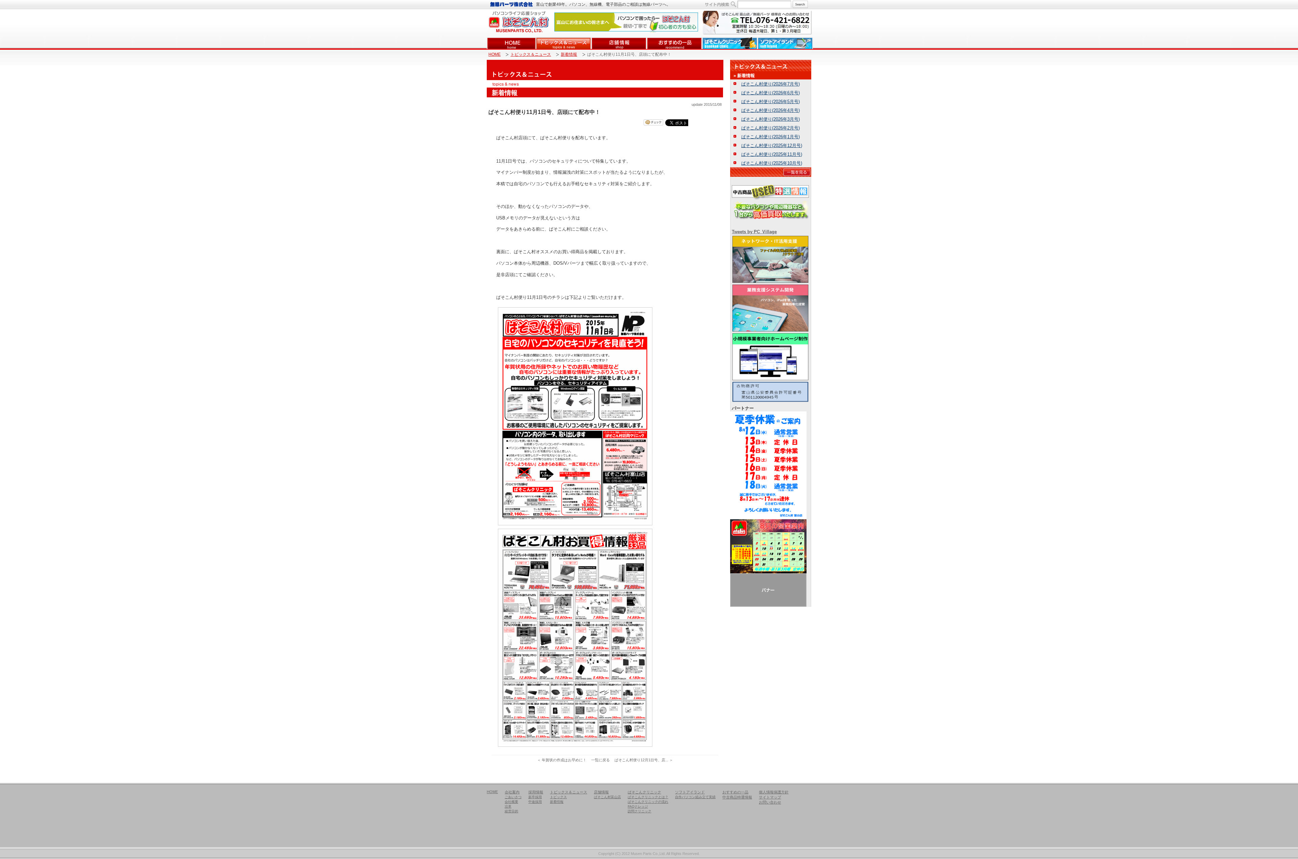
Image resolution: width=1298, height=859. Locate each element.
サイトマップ (770, 797)
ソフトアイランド (690, 792)
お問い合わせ (770, 802)
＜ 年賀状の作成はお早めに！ (561, 760)
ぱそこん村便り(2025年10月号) (771, 163)
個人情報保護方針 (774, 792)
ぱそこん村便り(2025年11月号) (771, 154)
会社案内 (512, 792)
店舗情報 (619, 43)
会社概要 (511, 802)
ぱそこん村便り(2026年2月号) (770, 127)
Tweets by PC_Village (754, 231)
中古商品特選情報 (737, 797)
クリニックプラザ (730, 43)
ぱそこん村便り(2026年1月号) (770, 136)
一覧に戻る (600, 760)
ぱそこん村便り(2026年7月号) (770, 84)
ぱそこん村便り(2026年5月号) (770, 101)
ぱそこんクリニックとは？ (648, 797)
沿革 (508, 806)
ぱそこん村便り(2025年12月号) (771, 145)
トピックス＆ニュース (563, 43)
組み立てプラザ (785, 43)
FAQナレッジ (638, 806)
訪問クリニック (639, 811)
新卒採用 (535, 797)
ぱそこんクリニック (644, 792)
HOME (511, 43)
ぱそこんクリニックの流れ (648, 802)
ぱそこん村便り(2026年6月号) (770, 92)
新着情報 (569, 54)
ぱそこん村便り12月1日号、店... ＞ (644, 760)
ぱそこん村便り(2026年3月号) (770, 119)
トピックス (558, 797)
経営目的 (511, 811)
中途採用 (535, 802)
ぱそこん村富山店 (607, 797)
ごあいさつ (513, 797)
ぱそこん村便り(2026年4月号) (770, 110)
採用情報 (535, 792)
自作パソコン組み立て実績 (695, 797)
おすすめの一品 (674, 43)
